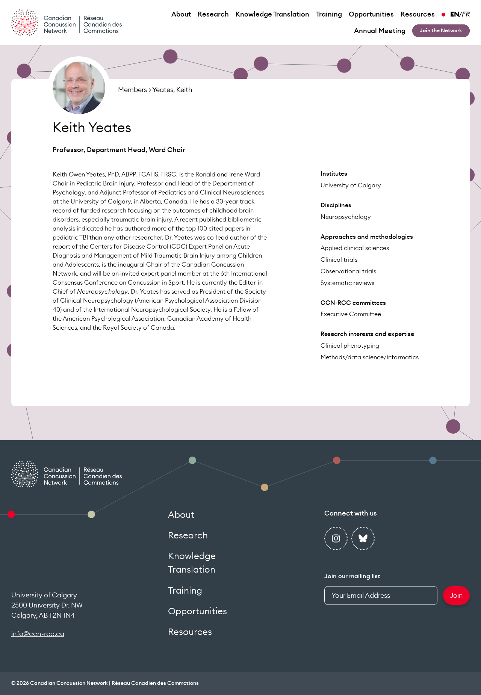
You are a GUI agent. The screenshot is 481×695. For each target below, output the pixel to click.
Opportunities (371, 14)
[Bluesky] (363, 538)
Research (213, 14)
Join (456, 595)
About (181, 14)
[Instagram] (336, 538)
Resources (418, 14)
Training (329, 14)
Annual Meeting (379, 30)
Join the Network (441, 30)
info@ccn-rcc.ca (37, 633)
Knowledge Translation (272, 14)
